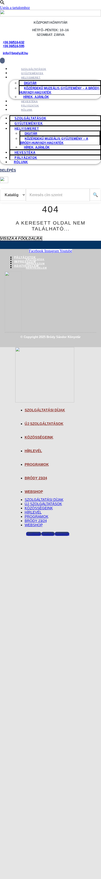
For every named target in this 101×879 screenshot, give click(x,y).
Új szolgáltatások (44, 424)
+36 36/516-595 (13, 46)
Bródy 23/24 (36, 478)
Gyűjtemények (29, 123)
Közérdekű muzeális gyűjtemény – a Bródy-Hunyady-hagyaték (59, 90)
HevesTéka (25, 152)
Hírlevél (33, 451)
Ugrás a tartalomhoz (15, 8)
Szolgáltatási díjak (45, 410)
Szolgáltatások (30, 118)
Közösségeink (39, 437)
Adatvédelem (26, 265)
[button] (2, 3)
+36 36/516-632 (13, 42)
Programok (37, 464)
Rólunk (26, 110)
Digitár (30, 83)
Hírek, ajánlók (37, 147)
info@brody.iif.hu (15, 53)
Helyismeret (30, 77)
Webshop (34, 492)
